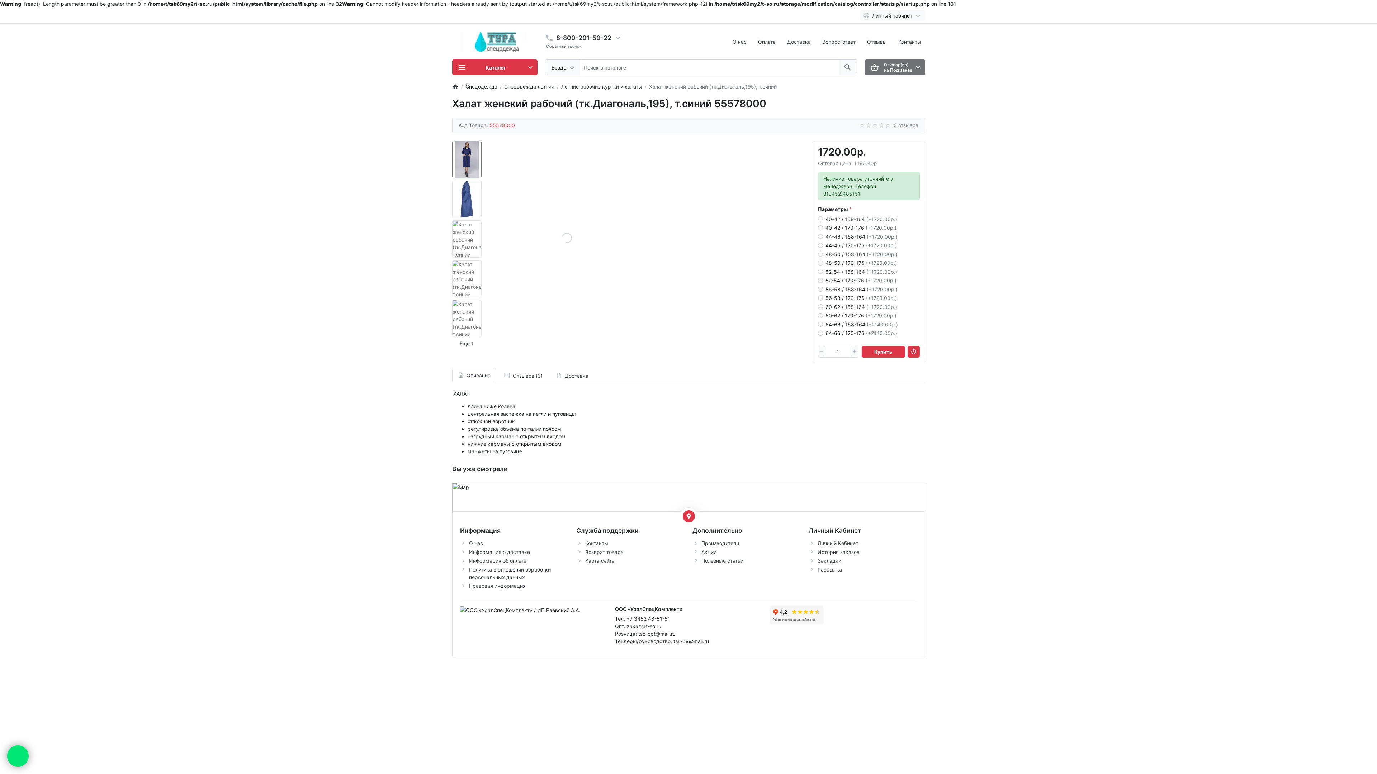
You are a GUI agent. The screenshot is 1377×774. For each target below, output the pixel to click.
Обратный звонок (564, 46)
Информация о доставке (499, 552)
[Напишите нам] (18, 756)
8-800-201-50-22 (583, 38)
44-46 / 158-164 (861, 237)
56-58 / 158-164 (861, 289)
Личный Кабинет (838, 543)
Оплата (767, 42)
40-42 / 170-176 (860, 228)
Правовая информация (497, 586)
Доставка (799, 42)
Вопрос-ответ (839, 42)
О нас (740, 42)
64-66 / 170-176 (861, 333)
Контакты (909, 42)
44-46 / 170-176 (861, 245)
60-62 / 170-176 (860, 315)
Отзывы (877, 42)
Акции (708, 552)
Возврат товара (604, 552)
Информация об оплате (497, 561)
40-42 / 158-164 (861, 219)
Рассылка (830, 570)
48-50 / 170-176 (861, 263)
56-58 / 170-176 (861, 298)
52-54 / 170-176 (860, 280)
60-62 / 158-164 (861, 307)
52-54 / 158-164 (861, 272)
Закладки (829, 561)
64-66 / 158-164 (861, 324)
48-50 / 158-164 (861, 254)
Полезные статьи (722, 561)
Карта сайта (600, 561)
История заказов (839, 552)
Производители (720, 543)
